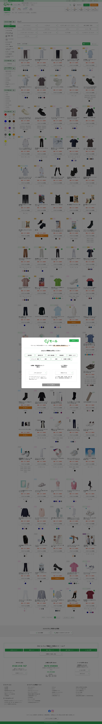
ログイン (73, 340)
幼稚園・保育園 (67, 359)
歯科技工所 (40, 355)
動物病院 (62, 355)
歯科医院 (30, 355)
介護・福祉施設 (51, 355)
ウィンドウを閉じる (51, 384)
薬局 (56, 359)
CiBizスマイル (64, 372)
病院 (46, 359)
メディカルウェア (38, 372)
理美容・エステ (72, 355)
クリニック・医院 (35, 359)
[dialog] (51, 363)
